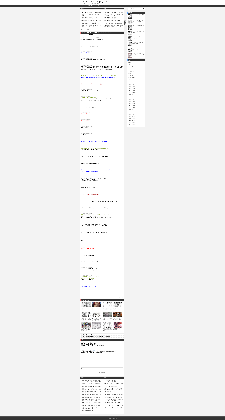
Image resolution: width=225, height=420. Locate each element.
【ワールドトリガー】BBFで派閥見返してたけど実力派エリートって (138, 21)
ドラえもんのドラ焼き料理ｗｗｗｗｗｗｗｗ (107, 319)
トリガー (129, 81)
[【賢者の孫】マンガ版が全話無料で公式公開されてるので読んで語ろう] (86, 325)
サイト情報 (97, 5)
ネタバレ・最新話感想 (131, 77)
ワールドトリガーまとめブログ (94, 2)
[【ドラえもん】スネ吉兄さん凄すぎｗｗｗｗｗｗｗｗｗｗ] (86, 304)
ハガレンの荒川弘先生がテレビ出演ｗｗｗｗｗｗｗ (117, 319)
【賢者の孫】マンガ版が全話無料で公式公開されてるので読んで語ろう (86, 329)
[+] (132, 66)
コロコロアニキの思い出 (87, 334)
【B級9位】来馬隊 (131, 114)
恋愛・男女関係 (130, 75)
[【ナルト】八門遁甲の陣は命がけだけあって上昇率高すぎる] (86, 314)
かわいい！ (130, 69)
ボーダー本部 (130, 66)
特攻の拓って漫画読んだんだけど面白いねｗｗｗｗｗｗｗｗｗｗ (107, 329)
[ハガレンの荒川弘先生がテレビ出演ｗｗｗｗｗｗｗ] (117, 314)
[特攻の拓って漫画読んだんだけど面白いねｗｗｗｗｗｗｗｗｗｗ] (107, 325)
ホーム (83, 5)
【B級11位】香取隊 (131, 118)
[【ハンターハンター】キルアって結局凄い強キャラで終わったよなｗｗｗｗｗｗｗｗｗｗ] (96, 314)
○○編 (128, 79)
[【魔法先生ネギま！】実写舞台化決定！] (117, 325)
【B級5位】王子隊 (131, 107)
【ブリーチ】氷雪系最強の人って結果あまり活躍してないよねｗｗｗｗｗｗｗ (107, 309)
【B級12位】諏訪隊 (131, 120)
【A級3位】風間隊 (131, 86)
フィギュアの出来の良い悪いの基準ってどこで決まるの (92, 39)
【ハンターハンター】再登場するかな (88, 34)
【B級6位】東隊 (130, 109)
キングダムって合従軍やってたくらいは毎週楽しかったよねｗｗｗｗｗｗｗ (117, 309)
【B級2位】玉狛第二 (131, 101)
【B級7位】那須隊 (131, 111)
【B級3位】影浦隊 (131, 103)
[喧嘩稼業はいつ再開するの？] (96, 325)
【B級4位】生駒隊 (131, 105)
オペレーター (130, 64)
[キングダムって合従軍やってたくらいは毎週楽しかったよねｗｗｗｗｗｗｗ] (117, 304)
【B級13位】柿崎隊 (131, 122)
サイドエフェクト (131, 71)
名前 (81, 368)
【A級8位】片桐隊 (131, 96)
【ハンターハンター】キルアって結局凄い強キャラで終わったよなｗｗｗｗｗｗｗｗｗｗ (96, 320)
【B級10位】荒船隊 (131, 116)
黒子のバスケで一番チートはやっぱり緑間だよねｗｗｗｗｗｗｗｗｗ (96, 336)
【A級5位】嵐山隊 (131, 90)
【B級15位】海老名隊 (131, 126)
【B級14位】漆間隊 (131, 124)
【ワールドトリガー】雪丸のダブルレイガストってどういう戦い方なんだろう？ (138, 54)
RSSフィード (90, 5)
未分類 (121, 297)
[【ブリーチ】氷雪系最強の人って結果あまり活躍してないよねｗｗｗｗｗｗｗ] (107, 304)
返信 (94, 342)
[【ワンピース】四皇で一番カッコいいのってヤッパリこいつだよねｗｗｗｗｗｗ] (96, 304)
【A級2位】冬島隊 (131, 84)
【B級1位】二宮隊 (131, 99)
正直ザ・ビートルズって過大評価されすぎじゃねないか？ (92, 37)
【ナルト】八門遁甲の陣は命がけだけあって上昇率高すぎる (86, 319)
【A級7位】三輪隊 (131, 94)
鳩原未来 (129, 62)
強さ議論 (129, 73)
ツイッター (104, 5)
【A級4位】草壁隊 (131, 88)
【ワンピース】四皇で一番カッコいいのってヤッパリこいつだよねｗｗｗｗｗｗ (96, 309)
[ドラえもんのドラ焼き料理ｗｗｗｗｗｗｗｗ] (107, 314)
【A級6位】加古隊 (131, 92)
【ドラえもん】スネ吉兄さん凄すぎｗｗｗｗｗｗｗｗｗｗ (86, 309)
